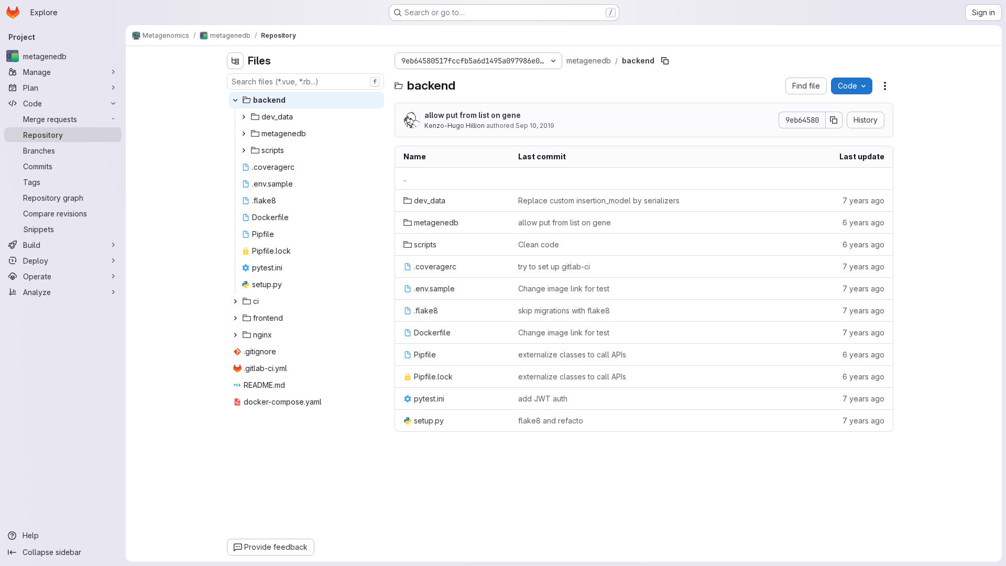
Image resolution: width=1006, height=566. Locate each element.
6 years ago (863, 222)
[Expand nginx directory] (235, 335)
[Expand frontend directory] (235, 318)
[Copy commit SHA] (834, 120)
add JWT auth (542, 398)
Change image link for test (563, 288)
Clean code (538, 244)
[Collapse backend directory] (235, 100)
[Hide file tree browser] (235, 60)
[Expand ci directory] (235, 301)
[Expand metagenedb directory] (243, 133)
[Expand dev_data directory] (243, 117)
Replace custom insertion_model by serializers (599, 200)
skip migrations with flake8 (564, 310)
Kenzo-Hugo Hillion (454, 125)
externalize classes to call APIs (572, 354)
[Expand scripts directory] (243, 150)
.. (405, 178)
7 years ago (863, 200)
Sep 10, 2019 (535, 125)
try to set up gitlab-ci (554, 266)
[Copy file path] (665, 60)
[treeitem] (306, 100)
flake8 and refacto (550, 420)
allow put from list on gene (472, 115)
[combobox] (305, 81)
